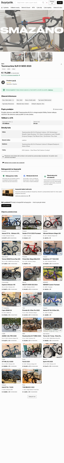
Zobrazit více (32, 396)
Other (13, 69)
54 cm (3, 69)
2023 (9, 69)
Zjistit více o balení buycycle (21, 195)
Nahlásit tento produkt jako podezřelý (14, 162)
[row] (7, 216)
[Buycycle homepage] (7, 2)
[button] (6, 238)
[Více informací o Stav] (13, 100)
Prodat (60, 2)
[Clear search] (43, 2)
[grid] (7, 216)
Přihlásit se (52, 2)
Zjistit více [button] (50, 90)
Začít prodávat (6, 205)
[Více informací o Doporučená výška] (12, 121)
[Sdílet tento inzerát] (61, 64)
